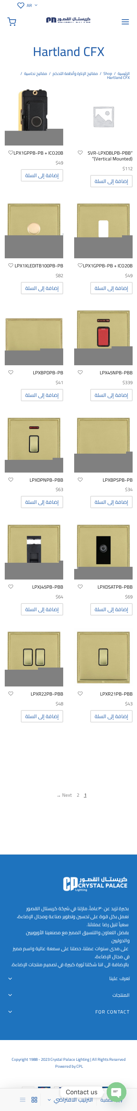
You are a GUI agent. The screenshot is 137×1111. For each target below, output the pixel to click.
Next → (64, 795)
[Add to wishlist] (80, 152)
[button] (111, 181)
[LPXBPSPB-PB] (103, 443)
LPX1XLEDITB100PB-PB (39, 265)
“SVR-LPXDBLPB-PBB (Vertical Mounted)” (110, 155)
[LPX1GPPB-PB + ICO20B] (34, 116)
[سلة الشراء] (11, 21)
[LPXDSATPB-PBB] (103, 550)
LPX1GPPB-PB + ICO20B (38, 152)
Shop (107, 73)
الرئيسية (124, 73)
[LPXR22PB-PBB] (34, 657)
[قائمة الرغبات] (19, 5)
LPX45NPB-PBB (116, 372)
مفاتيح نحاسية (35, 73)
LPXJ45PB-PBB (47, 586)
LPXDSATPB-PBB (115, 586)
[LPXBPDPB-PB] (34, 336)
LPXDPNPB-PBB (46, 479)
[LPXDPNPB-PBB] (34, 443)
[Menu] (125, 21)
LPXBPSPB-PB (118, 479)
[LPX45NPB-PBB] (103, 336)
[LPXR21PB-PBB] (103, 657)
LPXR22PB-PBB (47, 693)
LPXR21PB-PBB (116, 693)
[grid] (34, 1100)
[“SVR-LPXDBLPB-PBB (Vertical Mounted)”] (103, 116)
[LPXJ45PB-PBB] (34, 550)
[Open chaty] (116, 1092)
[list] (23, 1100)
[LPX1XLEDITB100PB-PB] (34, 229)
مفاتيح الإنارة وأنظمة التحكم (75, 73)
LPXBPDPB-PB (48, 372)
